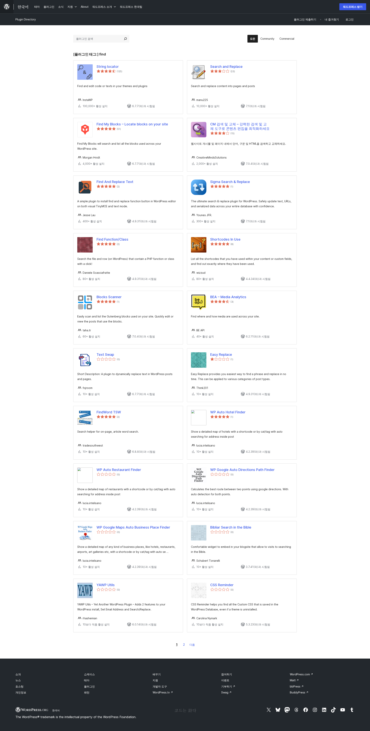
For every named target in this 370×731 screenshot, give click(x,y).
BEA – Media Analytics (228, 297)
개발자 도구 (160, 686)
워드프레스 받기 (352, 6)
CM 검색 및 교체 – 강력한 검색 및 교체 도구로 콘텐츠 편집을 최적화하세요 (240, 126)
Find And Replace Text (115, 182)
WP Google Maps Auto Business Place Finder (133, 527)
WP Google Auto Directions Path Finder (242, 470)
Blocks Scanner (109, 297)
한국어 (56, 710)
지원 (155, 680)
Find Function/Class (112, 239)
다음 (192, 644)
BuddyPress (299, 692)
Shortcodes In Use (225, 239)
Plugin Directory (25, 19)
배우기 (157, 674)
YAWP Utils (106, 585)
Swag (226, 692)
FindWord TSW (109, 412)
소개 (18, 674)
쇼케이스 (89, 674)
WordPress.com (301, 674)
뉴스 (18, 680)
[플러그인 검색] (125, 39)
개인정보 (20, 692)
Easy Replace (221, 354)
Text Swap (105, 354)
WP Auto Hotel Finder (228, 412)
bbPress (297, 686)
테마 (86, 680)
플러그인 (89, 686)
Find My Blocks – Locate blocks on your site (132, 124)
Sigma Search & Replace (230, 182)
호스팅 (19, 686)
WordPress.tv (163, 692)
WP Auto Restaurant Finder (119, 470)
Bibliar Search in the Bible (230, 527)
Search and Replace (226, 67)
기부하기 (228, 686)
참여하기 (226, 674)
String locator (108, 67)
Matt (294, 680)
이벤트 (225, 680)
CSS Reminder (222, 585)
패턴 (86, 692)
